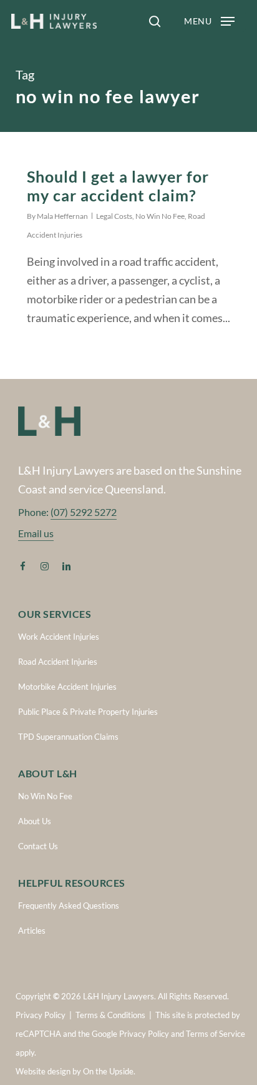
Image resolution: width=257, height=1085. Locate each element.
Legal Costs (114, 216)
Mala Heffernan (62, 216)
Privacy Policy (40, 1015)
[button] (209, 21)
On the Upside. (109, 1071)
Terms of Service (215, 1034)
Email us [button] (36, 533)
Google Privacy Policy (130, 1034)
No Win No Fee (160, 216)
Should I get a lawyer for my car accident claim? (118, 185)
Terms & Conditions (110, 1015)
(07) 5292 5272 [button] (84, 512)
